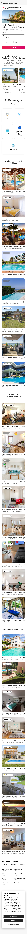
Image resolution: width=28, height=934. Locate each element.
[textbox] (7, 43)
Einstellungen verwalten (13, 924)
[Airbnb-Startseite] (3, 7)
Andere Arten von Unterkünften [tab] (9, 864)
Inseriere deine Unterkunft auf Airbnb (13, 7)
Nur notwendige (13, 920)
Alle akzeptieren (13, 916)
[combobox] (13, 37)
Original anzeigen (12, 3)
